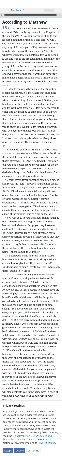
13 (24, 161)
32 (34, 361)
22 (4, 267)
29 (32, 331)
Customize (33, 450)
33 (14, 373)
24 (32, 282)
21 (6, 255)
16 (4, 191)
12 (6, 149)
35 (31, 388)
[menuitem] (4, 4)
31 (4, 350)
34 (12, 380)
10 (49, 130)
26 (54, 301)
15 (6, 179)
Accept (8, 450)
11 (4, 145)
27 (26, 312)
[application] (31, 15)
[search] (58, 3)
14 (29, 168)
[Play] (2, 15)
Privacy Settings (46, 442)
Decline (20, 450)
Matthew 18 (17, 10)
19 (4, 232)
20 (42, 244)
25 (21, 289)
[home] (4, 4)
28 (12, 320)
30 (42, 339)
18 (6, 217)
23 (6, 274)
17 (22, 202)
